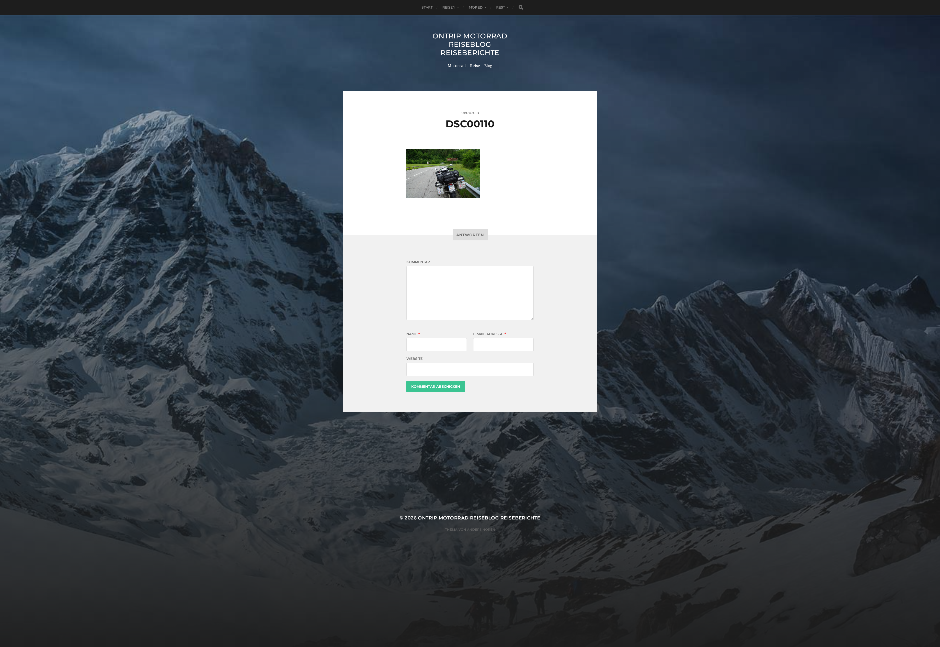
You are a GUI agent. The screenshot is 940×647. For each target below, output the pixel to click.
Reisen (448, 7)
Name (413, 334)
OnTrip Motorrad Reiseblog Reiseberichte (470, 44)
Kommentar (418, 262)
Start (427, 7)
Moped (476, 7)
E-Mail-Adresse (489, 334)
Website (414, 358)
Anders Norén (481, 529)
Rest (500, 7)
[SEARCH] (520, 7)
